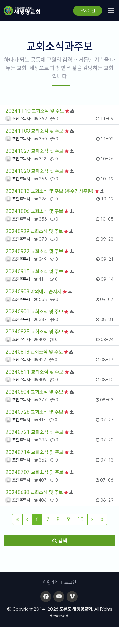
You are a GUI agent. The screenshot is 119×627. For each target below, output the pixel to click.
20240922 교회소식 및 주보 (34, 251)
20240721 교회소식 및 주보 (34, 432)
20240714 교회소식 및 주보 (34, 452)
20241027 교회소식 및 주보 (34, 151)
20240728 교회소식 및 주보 (34, 412)
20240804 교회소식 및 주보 (34, 392)
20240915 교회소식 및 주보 (34, 271)
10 (81, 519)
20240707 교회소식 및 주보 (34, 472)
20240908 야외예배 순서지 (33, 291)
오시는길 (87, 10)
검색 (62, 541)
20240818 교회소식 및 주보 (34, 352)
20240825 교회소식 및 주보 (34, 332)
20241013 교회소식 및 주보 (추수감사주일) (49, 191)
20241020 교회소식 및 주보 (34, 171)
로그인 (70, 582)
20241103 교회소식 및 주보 (34, 131)
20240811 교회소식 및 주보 (34, 372)
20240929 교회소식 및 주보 (34, 231)
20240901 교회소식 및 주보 (34, 311)
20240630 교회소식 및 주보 (34, 492)
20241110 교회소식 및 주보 (34, 111)
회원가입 (51, 582)
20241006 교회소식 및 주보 (34, 211)
